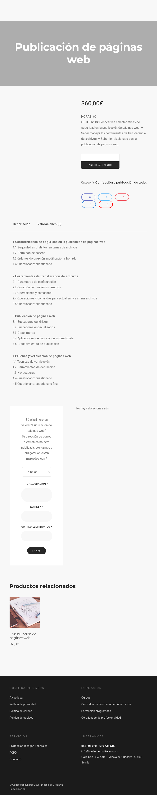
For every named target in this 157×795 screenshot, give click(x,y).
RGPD (13, 752)
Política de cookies (21, 717)
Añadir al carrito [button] (24, 603)
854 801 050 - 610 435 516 (98, 746)
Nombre (36, 507)
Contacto (15, 759)
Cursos (86, 697)
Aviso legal (16, 697)
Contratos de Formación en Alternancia (106, 704)
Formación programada (96, 711)
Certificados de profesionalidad (101, 717)
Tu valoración (36, 484)
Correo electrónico (36, 527)
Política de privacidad (23, 704)
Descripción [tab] (21, 224)
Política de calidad (21, 711)
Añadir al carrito (100, 165)
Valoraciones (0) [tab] (49, 224)
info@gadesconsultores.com (99, 751)
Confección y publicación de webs (121, 182)
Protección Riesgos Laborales (28, 746)
